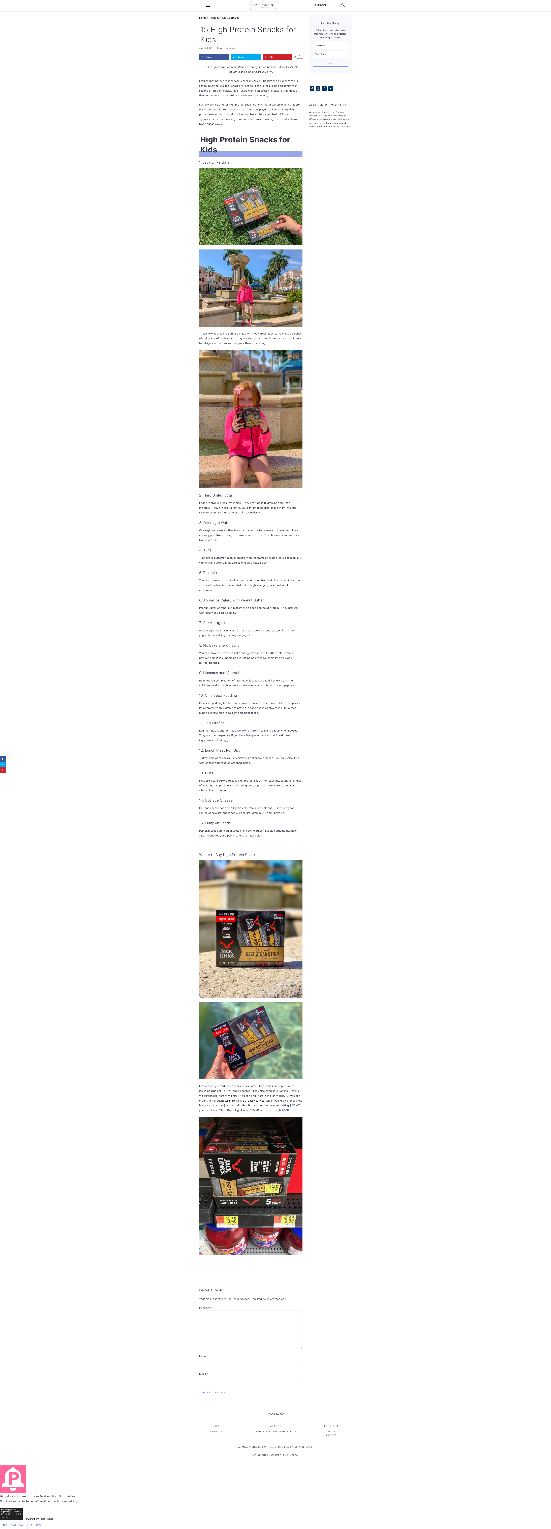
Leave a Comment (226, 48)
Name (204, 1356)
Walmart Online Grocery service (244, 1100)
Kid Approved (230, 17)
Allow (36, 1525)
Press (331, 1431)
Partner (331, 1435)
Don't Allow (13, 1525)
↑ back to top (275, 1414)
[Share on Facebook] (3, 759)
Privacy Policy (219, 1431)
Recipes (214, 17)
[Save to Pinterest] (3, 770)
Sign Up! (260, 1431)
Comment (206, 1307)
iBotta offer (255, 1105)
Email (203, 1373)
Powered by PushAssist (38, 1518)
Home (202, 17)
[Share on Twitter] (3, 764)
